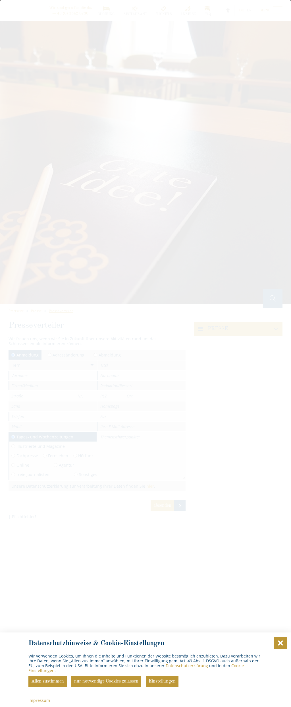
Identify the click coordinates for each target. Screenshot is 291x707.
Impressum (39, 700)
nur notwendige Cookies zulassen (106, 681)
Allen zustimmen (47, 681)
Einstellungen (162, 681)
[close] (280, 643)
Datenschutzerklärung (187, 665)
